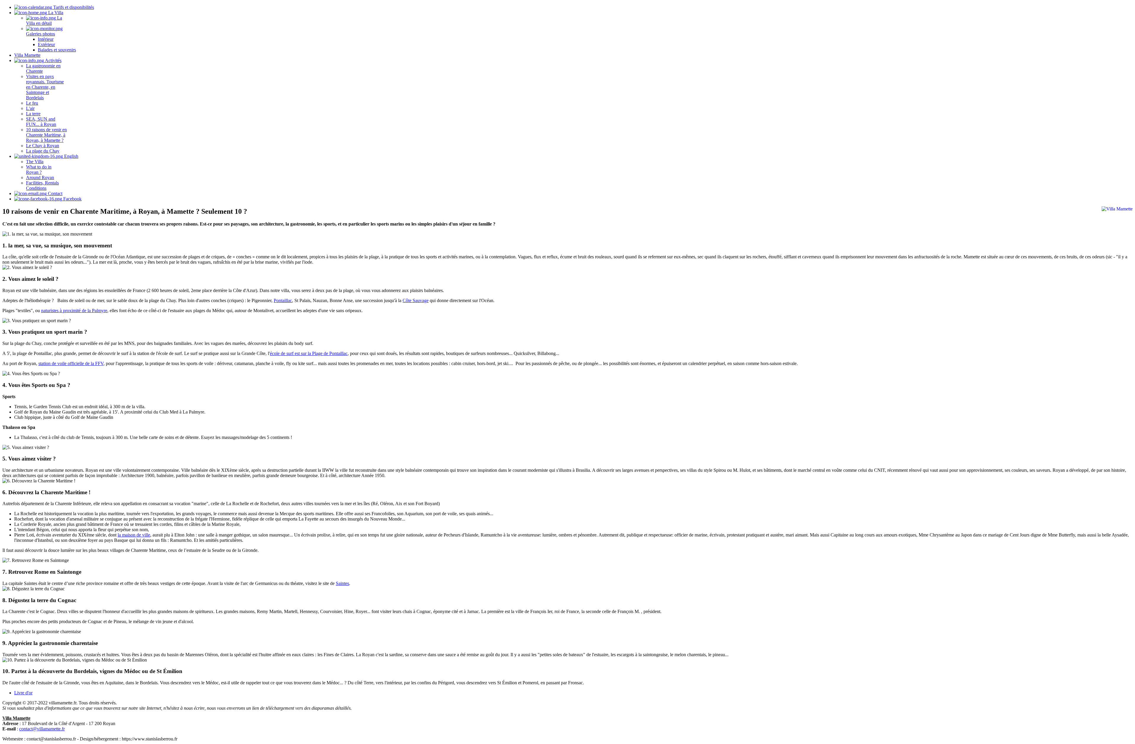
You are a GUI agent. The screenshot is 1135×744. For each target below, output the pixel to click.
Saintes (342, 583)
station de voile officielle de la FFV (70, 363)
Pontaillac (283, 300)
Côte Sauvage (416, 300)
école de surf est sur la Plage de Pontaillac (309, 353)
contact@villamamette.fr (42, 728)
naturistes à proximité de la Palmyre (74, 310)
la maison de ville (134, 534)
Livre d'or (23, 692)
